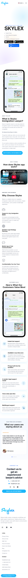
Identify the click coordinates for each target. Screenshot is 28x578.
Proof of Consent (6, 543)
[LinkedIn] (14, 487)
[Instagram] (10, 487)
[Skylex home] (5, 3)
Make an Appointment (14, 491)
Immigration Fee (6, 551)
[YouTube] (17, 487)
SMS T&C (4, 541)
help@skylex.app (6, 560)
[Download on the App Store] (9, 41)
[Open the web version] (14, 45)
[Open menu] (26, 3)
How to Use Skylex (6, 546)
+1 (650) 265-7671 (6, 562)
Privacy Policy (5, 536)
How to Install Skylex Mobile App (12, 152)
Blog (3, 548)
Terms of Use (5, 538)
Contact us (4, 553)
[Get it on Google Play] (19, 41)
